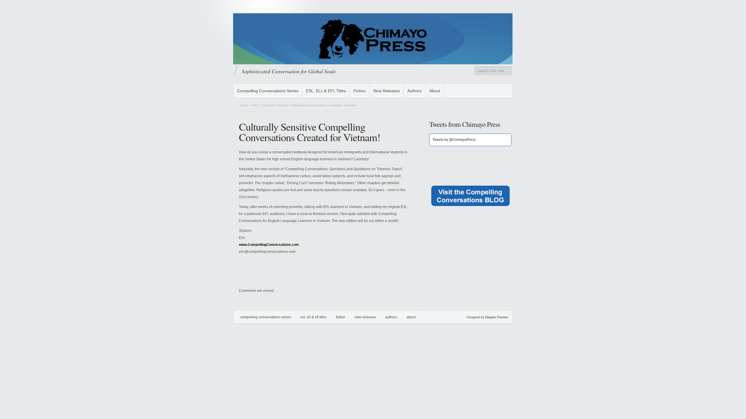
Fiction (359, 90)
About (434, 90)
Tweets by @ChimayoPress (454, 140)
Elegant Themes (496, 317)
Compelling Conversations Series (267, 90)
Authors (414, 90)
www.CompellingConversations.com (269, 245)
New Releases (386, 90)
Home (244, 105)
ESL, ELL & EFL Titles (326, 90)
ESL (255, 105)
